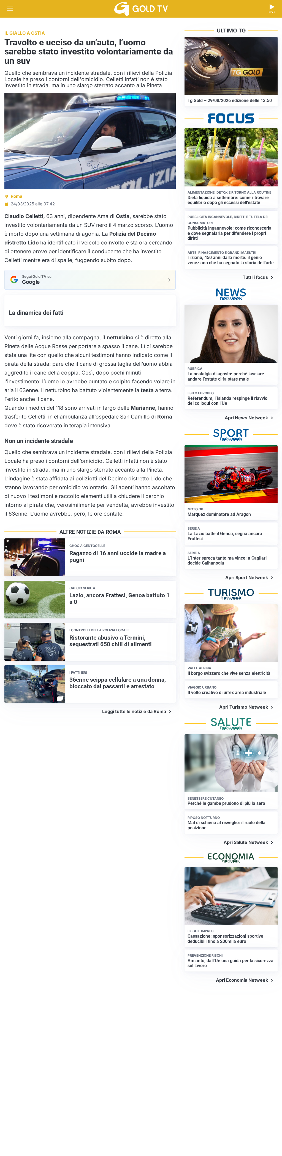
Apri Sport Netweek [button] (246, 577)
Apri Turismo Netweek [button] (243, 707)
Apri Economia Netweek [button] (242, 980)
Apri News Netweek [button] (246, 417)
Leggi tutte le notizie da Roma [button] (134, 711)
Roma (16, 196)
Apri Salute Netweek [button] (246, 842)
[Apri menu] (10, 9)
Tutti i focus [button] (255, 277)
